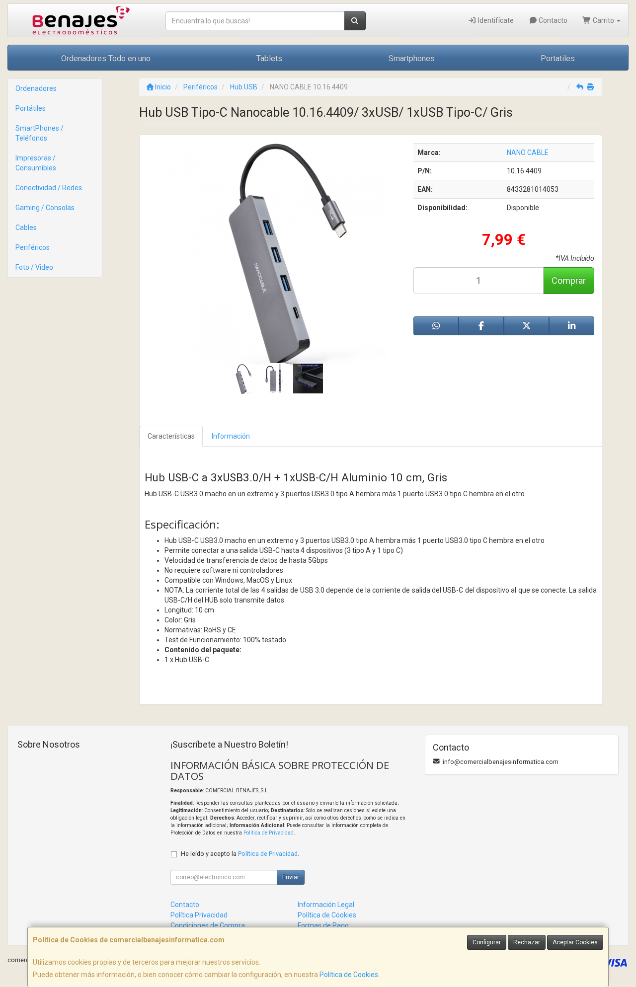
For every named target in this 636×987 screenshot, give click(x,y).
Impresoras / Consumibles (35, 163)
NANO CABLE (528, 152)
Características (171, 436)
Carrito (603, 20)
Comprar (569, 280)
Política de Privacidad (268, 832)
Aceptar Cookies (575, 942)
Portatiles (558, 58)
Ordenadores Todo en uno (106, 58)
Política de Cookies (348, 975)
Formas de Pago (323, 925)
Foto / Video (34, 267)
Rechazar (526, 942)
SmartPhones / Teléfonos (39, 133)
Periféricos (32, 247)
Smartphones (412, 58)
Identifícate (495, 20)
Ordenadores (36, 88)
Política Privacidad (199, 915)
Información (231, 436)
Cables (26, 227)
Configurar (487, 942)
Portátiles (30, 108)
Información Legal (326, 905)
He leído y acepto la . (240, 853)
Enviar (290, 877)
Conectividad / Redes (48, 188)
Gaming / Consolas (45, 208)
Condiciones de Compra (207, 925)
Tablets (269, 58)
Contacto (552, 20)
